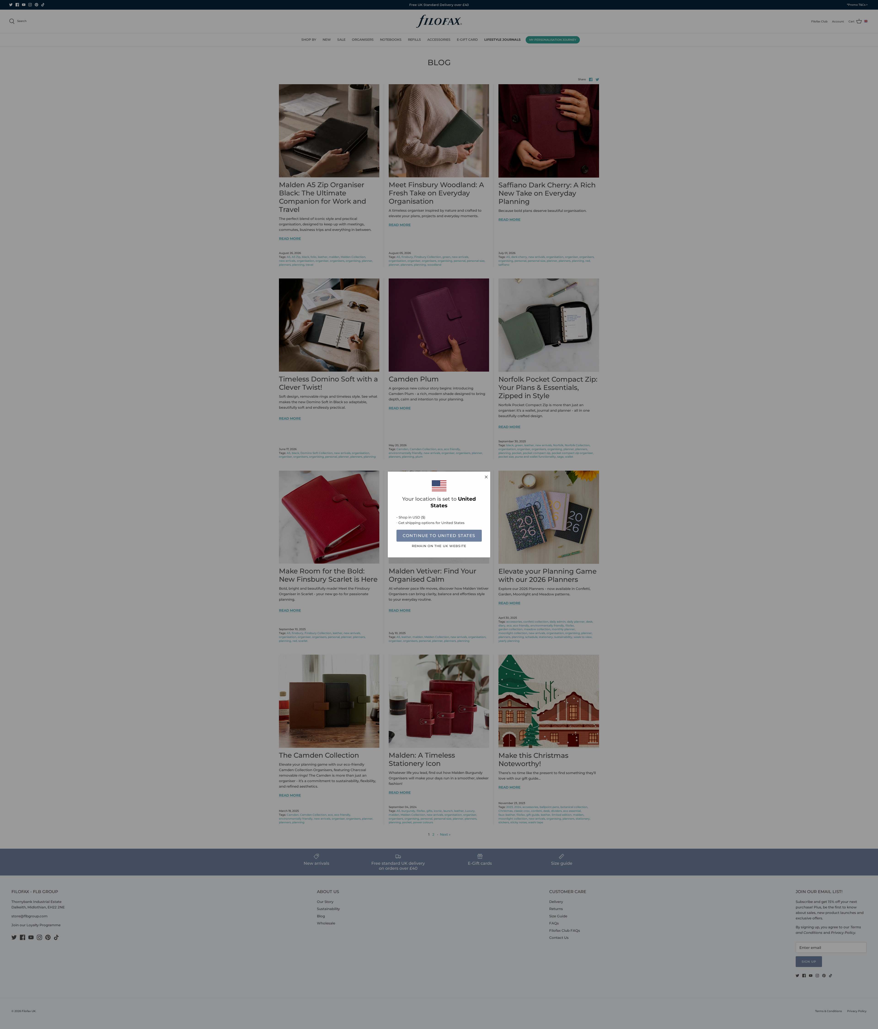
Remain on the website (439, 546)
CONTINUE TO (439, 535)
